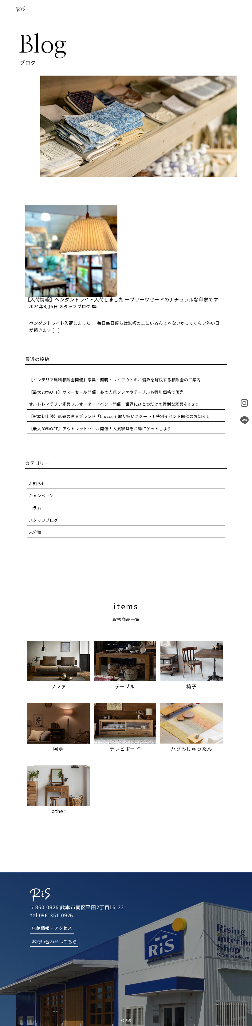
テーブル (125, 686)
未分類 (35, 532)
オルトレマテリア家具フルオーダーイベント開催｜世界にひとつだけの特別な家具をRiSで (114, 404)
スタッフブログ (75, 306)
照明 (58, 748)
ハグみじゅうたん (191, 748)
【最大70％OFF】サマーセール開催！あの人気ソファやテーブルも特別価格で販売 (106, 392)
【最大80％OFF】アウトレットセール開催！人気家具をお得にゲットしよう (100, 428)
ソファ (58, 686)
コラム (35, 508)
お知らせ (37, 483)
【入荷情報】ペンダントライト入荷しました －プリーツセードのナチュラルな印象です (121, 299)
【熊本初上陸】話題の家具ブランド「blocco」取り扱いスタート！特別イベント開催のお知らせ (120, 416)
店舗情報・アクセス (52, 928)
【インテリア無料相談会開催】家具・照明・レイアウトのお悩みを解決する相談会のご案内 (115, 380)
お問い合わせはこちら (54, 941)
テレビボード (124, 748)
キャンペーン (41, 495)
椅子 (191, 686)
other (58, 811)
